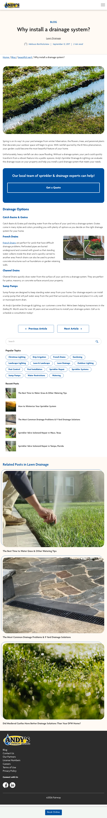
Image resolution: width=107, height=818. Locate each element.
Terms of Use (9, 767)
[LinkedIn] (12, 785)
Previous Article (38, 328)
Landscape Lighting (17, 363)
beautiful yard (25, 57)
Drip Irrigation (39, 357)
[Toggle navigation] (102, 5)
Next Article (71, 328)
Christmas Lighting (16, 357)
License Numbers (11, 760)
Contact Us (8, 753)
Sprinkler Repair (57, 369)
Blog (13, 57)
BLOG (53, 22)
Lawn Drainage (53, 38)
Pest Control (14, 369)
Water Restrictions (36, 375)
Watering (56, 375)
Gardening (77, 357)
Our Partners (9, 757)
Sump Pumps (14, 375)
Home (6, 57)
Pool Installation (34, 369)
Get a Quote (53, 187)
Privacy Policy (9, 771)
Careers (7, 764)
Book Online (53, 812)
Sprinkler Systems (80, 369)
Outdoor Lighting (85, 363)
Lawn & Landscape (41, 363)
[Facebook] (5, 785)
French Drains (9, 243)
